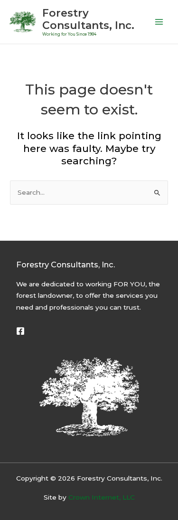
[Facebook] (20, 331)
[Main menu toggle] (159, 22)
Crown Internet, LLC (101, 497)
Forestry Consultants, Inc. (88, 19)
